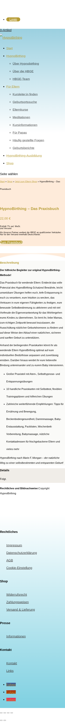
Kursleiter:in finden (25, 94)
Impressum (14, 545)
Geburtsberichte (23, 148)
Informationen (16, 636)
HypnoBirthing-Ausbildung (24, 155)
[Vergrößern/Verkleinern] (1, 712)
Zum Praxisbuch (11, 242)
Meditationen (21, 117)
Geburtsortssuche (25, 102)
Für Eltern (13, 86)
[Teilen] (8, 712)
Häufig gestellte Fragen (28, 140)
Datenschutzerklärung (21, 552)
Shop (10, 163)
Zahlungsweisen (17, 602)
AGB (9, 560)
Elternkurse (20, 109)
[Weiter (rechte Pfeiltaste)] (4, 720)
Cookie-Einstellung (19, 568)
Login (13, 19)
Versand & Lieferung (20, 609)
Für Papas (20, 132)
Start (9, 48)
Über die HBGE (23, 71)
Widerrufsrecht (16, 594)
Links (10, 670)
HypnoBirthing (16, 56)
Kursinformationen (25, 125)
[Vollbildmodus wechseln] (4, 712)
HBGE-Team (21, 79)
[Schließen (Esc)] (11, 712)
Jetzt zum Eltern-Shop (26, 181)
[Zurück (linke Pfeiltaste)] (1, 720)
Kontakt (11, 663)
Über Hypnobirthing (26, 63)
